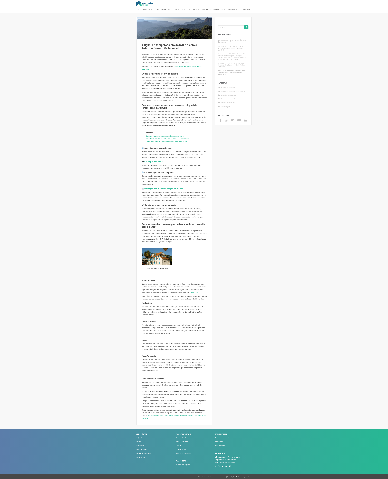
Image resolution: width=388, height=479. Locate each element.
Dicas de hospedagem (228, 95)
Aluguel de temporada (228, 87)
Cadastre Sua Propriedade (184, 438)
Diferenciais (140, 445)
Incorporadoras (220, 445)
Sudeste (185, 9)
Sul (176, 9)
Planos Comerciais (182, 442)
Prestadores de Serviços (223, 438)
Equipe (138, 442)
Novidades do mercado (228, 103)
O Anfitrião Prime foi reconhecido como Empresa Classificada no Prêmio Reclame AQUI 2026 (232, 65)
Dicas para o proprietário (229, 99)
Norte (195, 9)
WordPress (248, 477)
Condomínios (232, 9)
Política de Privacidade (143, 453)
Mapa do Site (140, 457)
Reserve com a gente (164, 9)
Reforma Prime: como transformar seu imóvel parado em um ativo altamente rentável (231, 48)
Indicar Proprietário (142, 449)
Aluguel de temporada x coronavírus (233, 91)
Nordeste (205, 9)
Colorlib (235, 477)
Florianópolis (194, 292)
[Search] (246, 27)
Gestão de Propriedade (146, 9)
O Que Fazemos (141, 438)
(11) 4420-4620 (245, 9)
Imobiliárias (219, 442)
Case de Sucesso (181, 449)
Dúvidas (178, 445)
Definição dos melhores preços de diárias (163, 189)
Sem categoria (225, 107)
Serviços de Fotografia (183, 453)
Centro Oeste (218, 9)
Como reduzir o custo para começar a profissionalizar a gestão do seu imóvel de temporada (232, 40)
